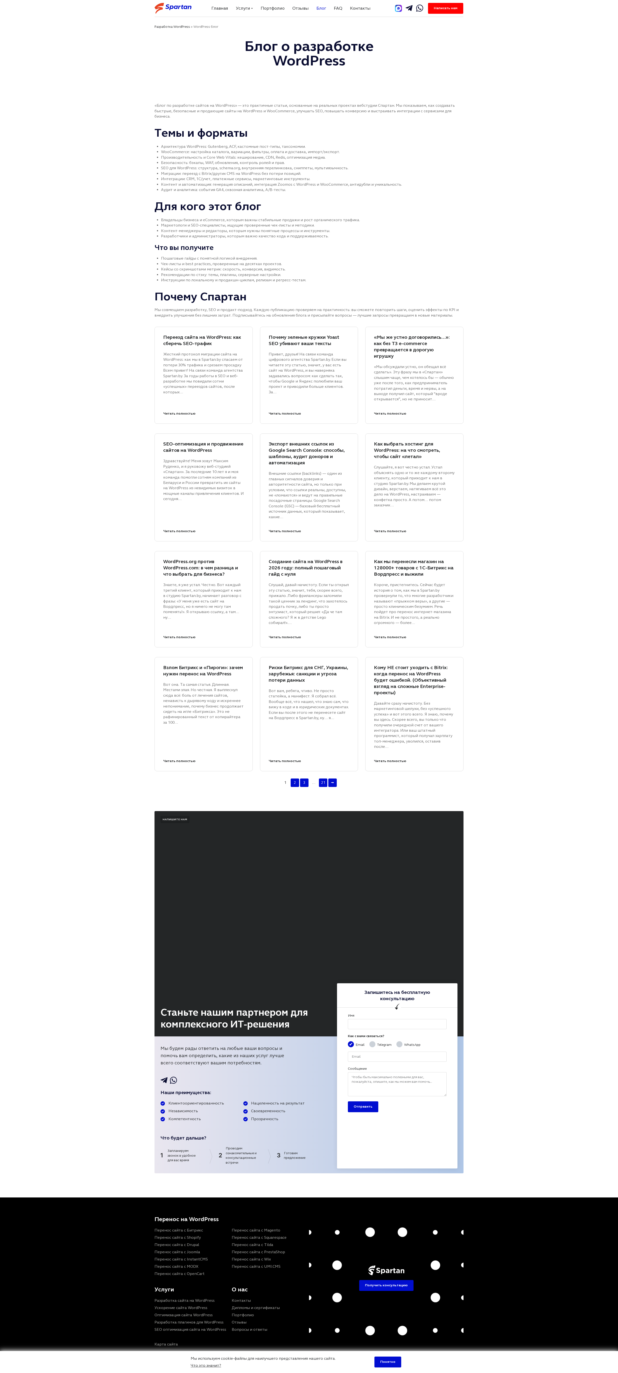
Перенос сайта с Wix (251, 1259)
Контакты (360, 8)
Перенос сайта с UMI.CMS (256, 1266)
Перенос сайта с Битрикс (178, 1230)
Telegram (384, 1045)
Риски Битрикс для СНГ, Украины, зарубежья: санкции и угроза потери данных (308, 674)
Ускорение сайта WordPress (180, 1307)
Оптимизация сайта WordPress (183, 1315)
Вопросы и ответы (249, 1329)
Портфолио (273, 8)
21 (323, 782)
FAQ (338, 8)
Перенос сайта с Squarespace (259, 1237)
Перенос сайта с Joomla (177, 1252)
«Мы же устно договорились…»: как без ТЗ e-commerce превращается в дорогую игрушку (412, 346)
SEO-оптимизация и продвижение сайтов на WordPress (203, 447)
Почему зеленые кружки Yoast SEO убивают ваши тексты (304, 340)
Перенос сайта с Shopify (177, 1237)
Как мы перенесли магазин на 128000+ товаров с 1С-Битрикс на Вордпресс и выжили (414, 568)
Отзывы (300, 8)
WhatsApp (412, 1045)
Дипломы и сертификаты (256, 1307)
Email (360, 1045)
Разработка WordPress (172, 27)
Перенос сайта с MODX (176, 1266)
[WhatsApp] (419, 8)
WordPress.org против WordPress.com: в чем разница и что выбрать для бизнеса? (200, 568)
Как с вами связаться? (366, 1036)
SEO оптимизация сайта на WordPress (190, 1329)
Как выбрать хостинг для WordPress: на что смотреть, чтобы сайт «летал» (407, 450)
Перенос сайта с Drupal (176, 1244)
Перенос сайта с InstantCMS (181, 1259)
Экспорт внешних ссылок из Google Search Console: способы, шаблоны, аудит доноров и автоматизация (307, 453)
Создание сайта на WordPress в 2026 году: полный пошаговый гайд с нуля (306, 568)
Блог (321, 8)
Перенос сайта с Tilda (252, 1244)
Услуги (243, 8)
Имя (351, 1015)
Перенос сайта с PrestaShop (258, 1252)
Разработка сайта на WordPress (184, 1300)
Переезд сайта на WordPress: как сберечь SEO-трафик (202, 340)
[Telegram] (398, 8)
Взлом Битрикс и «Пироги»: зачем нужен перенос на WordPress (203, 671)
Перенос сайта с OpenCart (179, 1273)
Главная (219, 8)
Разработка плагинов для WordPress (189, 1322)
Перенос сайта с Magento (256, 1230)
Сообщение (357, 1069)
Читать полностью (179, 413)
